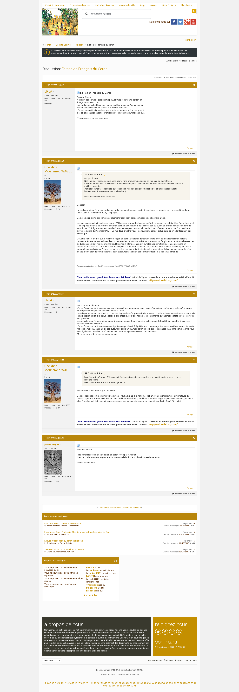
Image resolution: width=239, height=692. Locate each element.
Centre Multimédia (127, 5)
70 (132, 686)
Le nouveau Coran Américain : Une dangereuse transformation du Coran (77, 532)
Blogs (143, 5)
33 (123, 683)
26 (103, 683)
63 (113, 686)
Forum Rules (90, 595)
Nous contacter (155, 660)
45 (156, 683)
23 (95, 683)
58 (192, 683)
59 (194, 683)
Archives (179, 660)
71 (135, 686)
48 (164, 683)
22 (92, 683)
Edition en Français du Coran (84, 69)
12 (65, 683)
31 (117, 683)
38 (136, 683)
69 (129, 686)
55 (183, 683)
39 (139, 683)
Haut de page (190, 660)
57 (189, 683)
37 (134, 683)
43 (150, 683)
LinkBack (156, 78)
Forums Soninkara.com (80, 5)
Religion (79, 45)
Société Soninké (63, 45)
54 (181, 683)
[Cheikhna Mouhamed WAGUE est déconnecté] (52, 192)
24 (98, 683)
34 (125, 683)
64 (115, 686)
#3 (194, 293)
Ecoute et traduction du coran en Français (63, 541)
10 (59, 683)
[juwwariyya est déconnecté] (53, 462)
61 (107, 686)
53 (178, 683)
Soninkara (168, 660)
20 (87, 683)
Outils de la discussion (174, 78)
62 (110, 686)
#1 (194, 85)
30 (114, 683)
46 (159, 683)
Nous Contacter (169, 5)
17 (78, 683)
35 (128, 683)
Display (191, 78)
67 (124, 686)
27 (106, 683)
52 (175, 683)
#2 (194, 161)
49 (167, 683)
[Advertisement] (137, 32)
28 (109, 683)
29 (112, 683)
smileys (94, 570)
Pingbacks (91, 588)
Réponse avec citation (185, 154)
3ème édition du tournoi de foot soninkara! (64, 549)
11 (62, 683)
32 (120, 683)
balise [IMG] (95, 573)
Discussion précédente (109, 507)
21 (89, 683)
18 (81, 683)
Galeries (154, 5)
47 (161, 683)
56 (186, 683)
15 (73, 683)
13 (67, 683)
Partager (190, 148)
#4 (194, 359)
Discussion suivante (131, 507)
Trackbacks (92, 585)
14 (70, 683)
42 (147, 683)
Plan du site (186, 5)
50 (170, 683)
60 (104, 686)
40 (142, 683)
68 (126, 686)
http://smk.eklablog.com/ (163, 280)
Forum (49, 45)
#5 (194, 438)
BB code (90, 567)
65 (118, 686)
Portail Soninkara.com (55, 5)
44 (153, 683)
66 (121, 686)
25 (101, 683)
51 (172, 683)
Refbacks (91, 591)
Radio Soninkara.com (104, 5)
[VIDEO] (90, 576)
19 (84, 683)
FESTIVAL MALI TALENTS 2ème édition (62, 523)
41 (145, 683)
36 (131, 683)
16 (76, 683)
